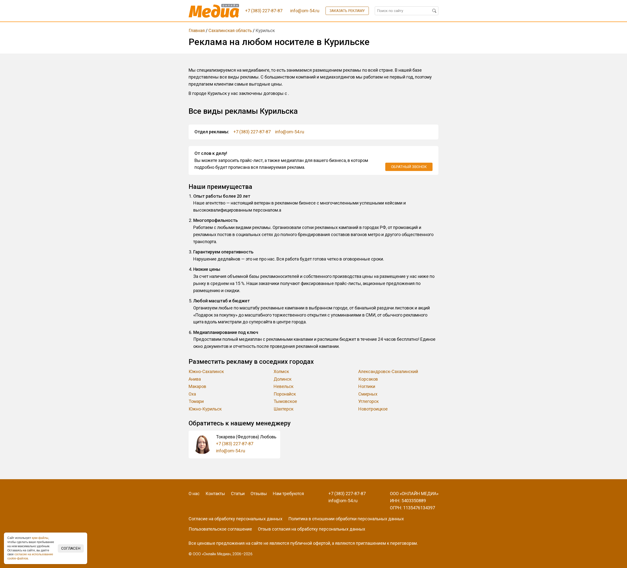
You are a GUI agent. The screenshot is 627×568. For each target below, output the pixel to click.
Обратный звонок (409, 167)
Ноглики (366, 386)
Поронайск (285, 394)
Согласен (70, 548)
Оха (192, 394)
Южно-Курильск (205, 408)
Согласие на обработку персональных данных (235, 518)
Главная (197, 30)
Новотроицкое (373, 408)
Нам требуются (288, 493)
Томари (196, 401)
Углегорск (368, 401)
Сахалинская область (230, 30)
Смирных (367, 394)
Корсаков (368, 379)
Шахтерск (283, 408)
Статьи (238, 493)
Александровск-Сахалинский (388, 371)
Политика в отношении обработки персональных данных (346, 518)
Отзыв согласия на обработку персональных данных (311, 529)
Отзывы (259, 493)
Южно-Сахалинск (206, 371)
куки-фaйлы (40, 538)
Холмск (281, 371)
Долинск (282, 379)
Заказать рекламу (347, 11)
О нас (194, 493)
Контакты (215, 493)
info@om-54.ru (289, 131)
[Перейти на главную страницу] (214, 11)
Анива (195, 379)
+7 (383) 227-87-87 (252, 131)
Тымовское (285, 401)
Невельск (283, 386)
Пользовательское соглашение (220, 529)
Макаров (197, 386)
